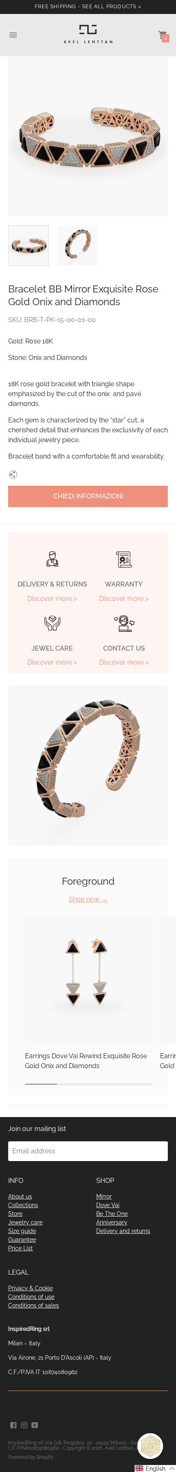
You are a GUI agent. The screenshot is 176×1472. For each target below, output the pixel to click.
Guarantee (22, 1239)
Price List (20, 1248)
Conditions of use (31, 1297)
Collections (23, 1205)
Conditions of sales (33, 1305)
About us (20, 1196)
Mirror (104, 1196)
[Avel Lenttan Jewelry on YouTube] (35, 1425)
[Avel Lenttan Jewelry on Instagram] (24, 1425)
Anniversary (111, 1222)
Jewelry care (25, 1222)
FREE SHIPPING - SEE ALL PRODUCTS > (88, 6)
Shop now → (88, 899)
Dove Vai (108, 1205)
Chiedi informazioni (88, 496)
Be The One (112, 1213)
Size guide (22, 1231)
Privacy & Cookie (30, 1288)
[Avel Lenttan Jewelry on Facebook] (13, 1425)
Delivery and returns (123, 1231)
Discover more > (52, 599)
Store (15, 1213)
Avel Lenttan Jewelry (128, 1448)
